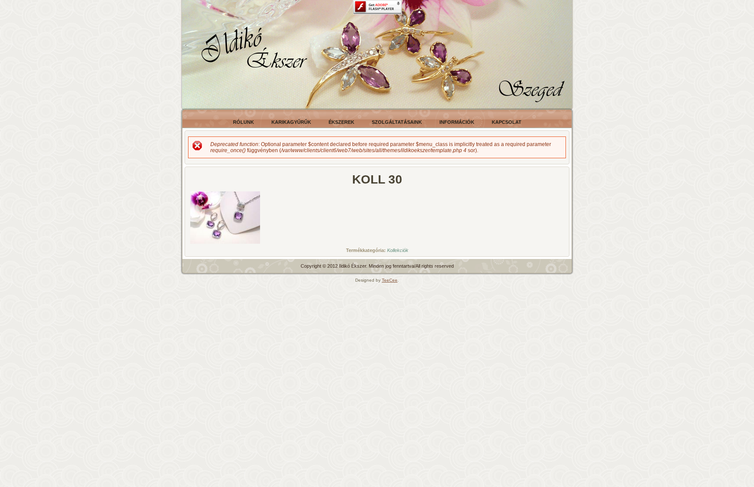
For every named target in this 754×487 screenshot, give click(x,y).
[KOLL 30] (225, 244)
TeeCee (390, 280)
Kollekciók (397, 250)
